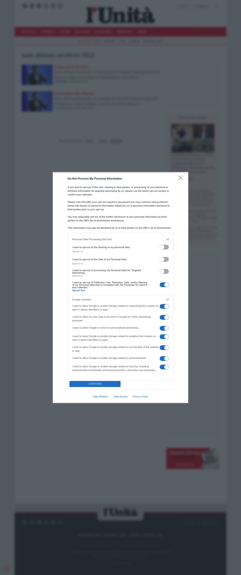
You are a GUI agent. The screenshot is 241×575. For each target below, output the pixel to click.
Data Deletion (100, 396)
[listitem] (120, 239)
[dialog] (120, 287)
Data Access (120, 396)
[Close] (181, 179)
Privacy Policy (140, 396)
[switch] (164, 247)
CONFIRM (95, 384)
